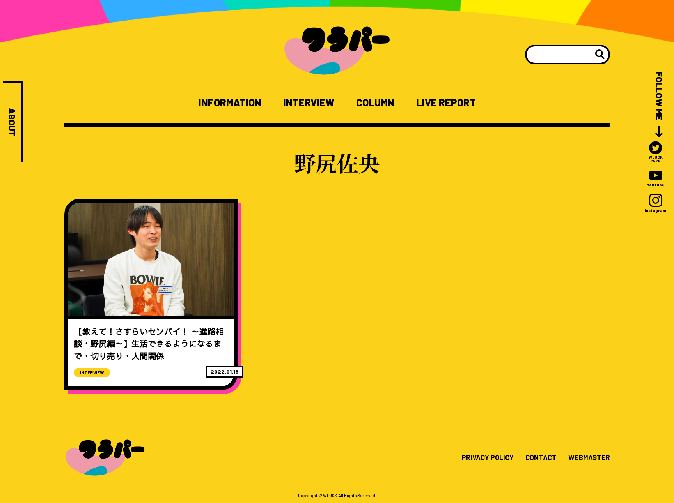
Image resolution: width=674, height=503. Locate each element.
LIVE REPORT (446, 102)
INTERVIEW (308, 102)
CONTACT (541, 458)
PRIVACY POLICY (488, 458)
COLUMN (375, 102)
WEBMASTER (589, 458)
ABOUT (11, 122)
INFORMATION (230, 102)
